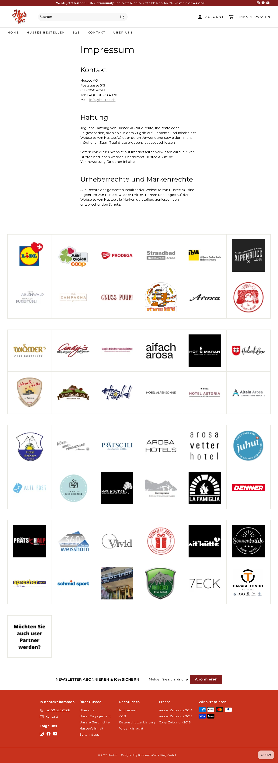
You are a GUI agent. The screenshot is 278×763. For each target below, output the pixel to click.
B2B (76, 32)
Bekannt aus (89, 734)
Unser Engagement (95, 716)
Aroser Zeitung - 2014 (176, 710)
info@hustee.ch (102, 100)
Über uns (123, 32)
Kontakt (97, 32)
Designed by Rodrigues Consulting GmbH (148, 755)
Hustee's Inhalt (91, 728)
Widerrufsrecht (131, 728)
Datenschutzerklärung (137, 722)
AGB (122, 716)
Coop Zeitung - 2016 (175, 722)
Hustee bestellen (46, 32)
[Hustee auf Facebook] (48, 733)
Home (13, 32)
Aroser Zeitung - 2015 (175, 716)
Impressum (128, 710)
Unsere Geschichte (94, 722)
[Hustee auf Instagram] (42, 733)
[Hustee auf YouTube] (55, 733)
